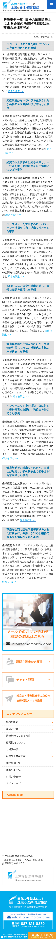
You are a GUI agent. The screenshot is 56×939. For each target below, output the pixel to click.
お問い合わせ (13, 776)
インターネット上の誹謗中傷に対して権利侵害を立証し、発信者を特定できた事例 (27, 409)
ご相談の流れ (13, 749)
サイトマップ (13, 783)
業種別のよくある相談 (18, 735)
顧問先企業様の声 (16, 756)
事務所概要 (12, 722)
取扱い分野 (12, 729)
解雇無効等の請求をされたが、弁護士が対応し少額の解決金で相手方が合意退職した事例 (27, 471)
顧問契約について (16, 742)
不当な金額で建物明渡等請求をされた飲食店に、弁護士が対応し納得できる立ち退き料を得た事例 (27, 533)
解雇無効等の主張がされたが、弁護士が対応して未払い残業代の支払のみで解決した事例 (27, 347)
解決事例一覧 (13, 763)
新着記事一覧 (13, 770)
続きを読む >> (16, 91)
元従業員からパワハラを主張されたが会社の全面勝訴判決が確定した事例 (27, 104)
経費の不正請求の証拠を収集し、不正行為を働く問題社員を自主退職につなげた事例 (27, 166)
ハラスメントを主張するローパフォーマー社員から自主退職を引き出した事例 (27, 228)
